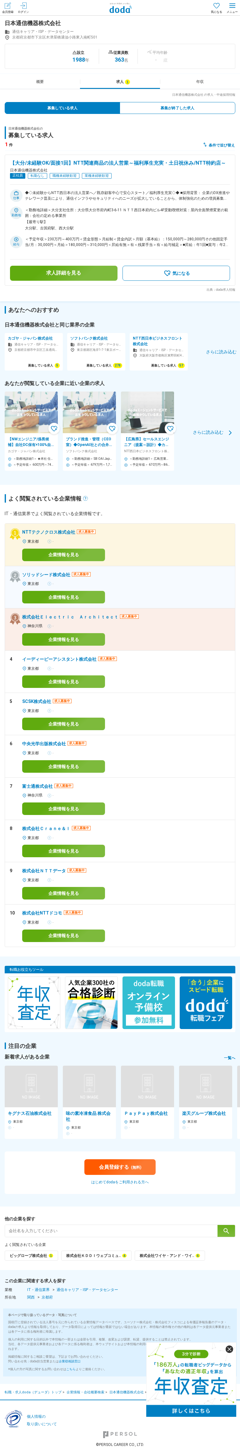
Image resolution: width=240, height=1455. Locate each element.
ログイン (23, 11)
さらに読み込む (208, 432)
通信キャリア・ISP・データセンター (87, 1290)
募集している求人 (63, 108)
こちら (71, 1369)
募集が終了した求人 (177, 108)
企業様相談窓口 (70, 1361)
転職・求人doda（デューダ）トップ (33, 1392)
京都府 (47, 1297)
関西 (31, 1297)
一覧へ (229, 1058)
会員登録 (7, 11)
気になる (216, 11)
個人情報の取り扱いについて (42, 1420)
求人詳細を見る (63, 273)
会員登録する (120, 1167)
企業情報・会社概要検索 (85, 1392)
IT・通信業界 (38, 1290)
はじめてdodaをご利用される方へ (120, 1182)
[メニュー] (232, 7)
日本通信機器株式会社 (126, 1392)
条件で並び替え (222, 145)
